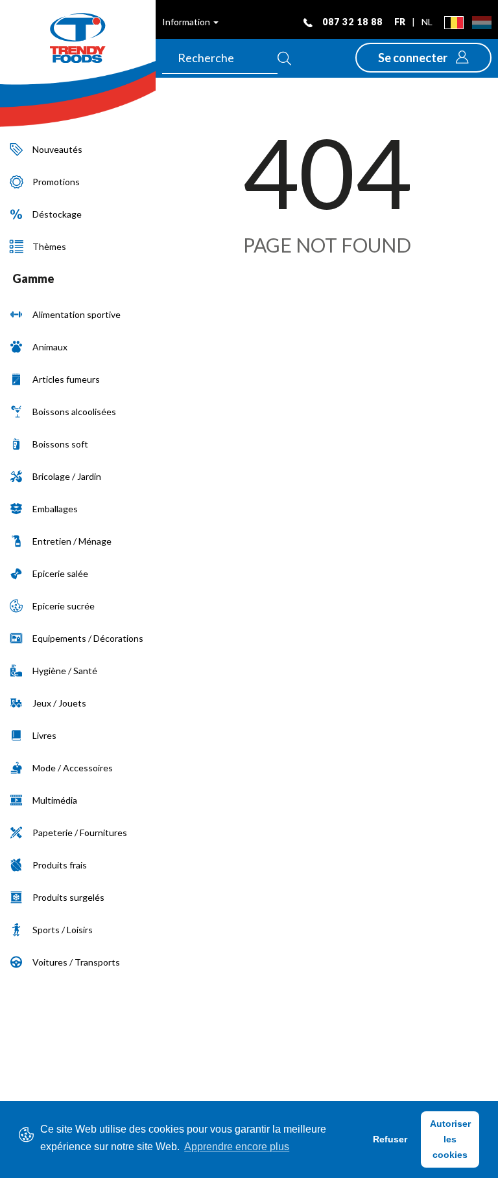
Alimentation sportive (76, 314)
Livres (44, 735)
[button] (423, 58)
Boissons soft (60, 443)
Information (187, 21)
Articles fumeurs (66, 379)
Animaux (49, 346)
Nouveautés (57, 149)
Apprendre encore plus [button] (236, 1146)
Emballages (55, 508)
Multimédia (54, 800)
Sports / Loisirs (62, 929)
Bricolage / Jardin (66, 476)
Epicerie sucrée (63, 605)
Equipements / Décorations (87, 638)
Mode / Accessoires (72, 767)
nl (427, 21)
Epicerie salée (60, 573)
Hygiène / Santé (64, 670)
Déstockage (57, 214)
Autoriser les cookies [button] (450, 1139)
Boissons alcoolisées (74, 411)
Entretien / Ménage (72, 541)
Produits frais (59, 864)
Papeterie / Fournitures (79, 832)
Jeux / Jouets (59, 702)
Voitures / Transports (76, 962)
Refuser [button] (390, 1139)
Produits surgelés (68, 897)
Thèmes (49, 246)
